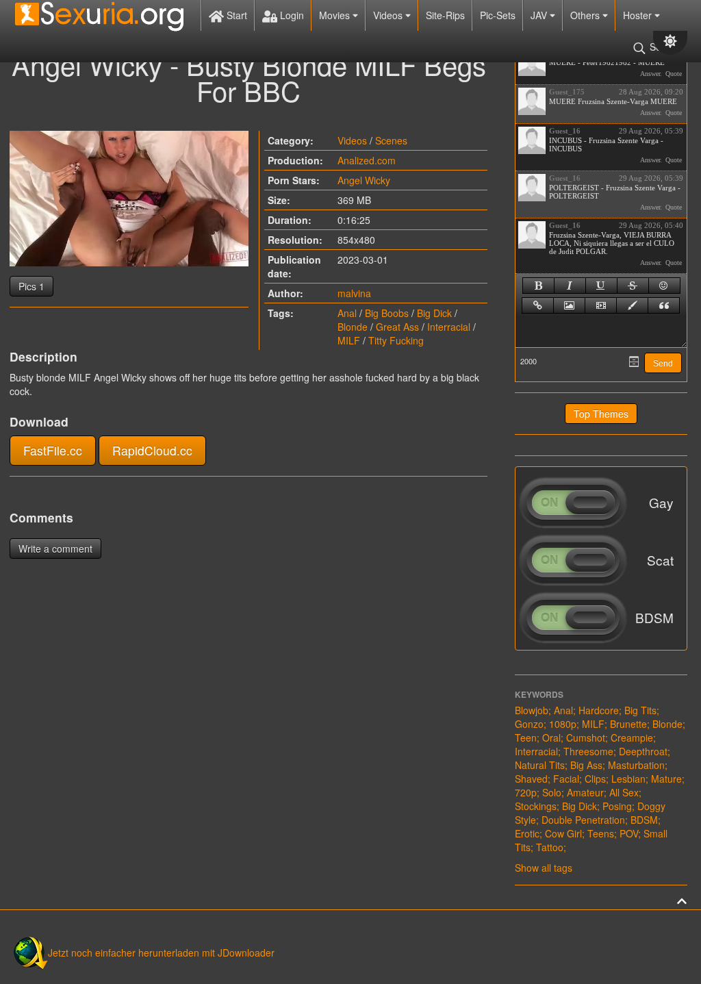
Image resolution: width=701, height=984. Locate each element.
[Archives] (633, 361)
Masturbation (636, 765)
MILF (348, 340)
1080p (562, 724)
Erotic (527, 833)
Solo (551, 792)
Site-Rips (445, 15)
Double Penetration (583, 820)
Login (290, 15)
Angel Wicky (363, 180)
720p (526, 792)
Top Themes (601, 413)
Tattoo (549, 847)
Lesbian (628, 778)
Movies (336, 15)
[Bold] (538, 285)
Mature (666, 778)
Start (235, 15)
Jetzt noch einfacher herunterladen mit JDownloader (161, 952)
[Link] (538, 305)
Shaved (531, 778)
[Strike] (633, 285)
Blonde (352, 326)
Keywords (539, 694)
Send (663, 363)
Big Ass (586, 765)
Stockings (536, 806)
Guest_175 (567, 92)
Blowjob (531, 710)
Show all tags (543, 867)
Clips (595, 778)
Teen (526, 737)
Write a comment (55, 548)
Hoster (638, 15)
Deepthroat (643, 751)
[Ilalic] (570, 285)
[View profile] (532, 62)
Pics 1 (31, 286)
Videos (389, 15)
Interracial (448, 326)
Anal (347, 313)
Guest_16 (565, 131)
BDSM (644, 820)
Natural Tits (540, 765)
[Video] (601, 305)
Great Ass (397, 326)
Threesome (588, 751)
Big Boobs (387, 313)
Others (586, 15)
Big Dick (434, 313)
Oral (551, 737)
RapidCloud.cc (152, 450)
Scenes (391, 140)
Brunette (628, 724)
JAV (540, 15)
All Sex (624, 792)
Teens (600, 833)
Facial (566, 778)
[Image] (569, 305)
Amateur (585, 792)
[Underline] (601, 285)
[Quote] (664, 305)
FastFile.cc (52, 450)
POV (629, 833)
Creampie (632, 737)
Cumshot (585, 737)
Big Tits (640, 710)
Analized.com (366, 160)
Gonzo (529, 724)
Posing (617, 806)
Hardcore (598, 710)
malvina (354, 293)
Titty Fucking (396, 340)
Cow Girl (563, 833)
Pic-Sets (497, 15)
